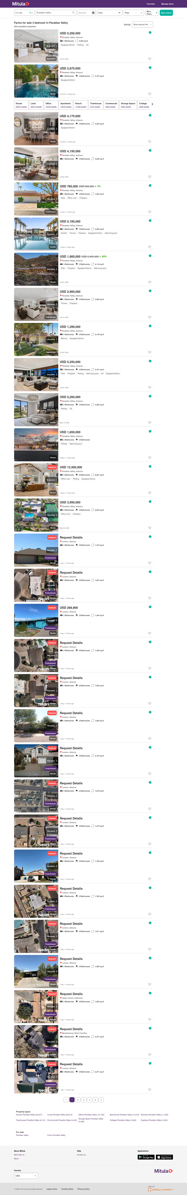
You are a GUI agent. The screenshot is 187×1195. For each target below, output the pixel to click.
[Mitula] (21, 4)
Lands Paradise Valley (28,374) (60, 1114)
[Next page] (101, 1099)
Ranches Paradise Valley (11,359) (154, 1114)
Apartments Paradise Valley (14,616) (124, 1114)
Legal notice (51, 1189)
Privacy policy (83, 1189)
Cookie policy (67, 1189)
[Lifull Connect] (160, 1190)
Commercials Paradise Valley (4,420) (62, 1120)
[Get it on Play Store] (146, 1157)
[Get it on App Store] (164, 1157)
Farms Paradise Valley (56, 1135)
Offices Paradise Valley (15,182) (91, 1114)
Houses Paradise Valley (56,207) (29, 1114)
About (16, 1158)
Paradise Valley (22, 1135)
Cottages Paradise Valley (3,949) (123, 1120)
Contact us (81, 1154)
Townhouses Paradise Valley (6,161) (30, 1120)
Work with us (19, 1154)
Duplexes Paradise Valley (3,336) (154, 1120)
